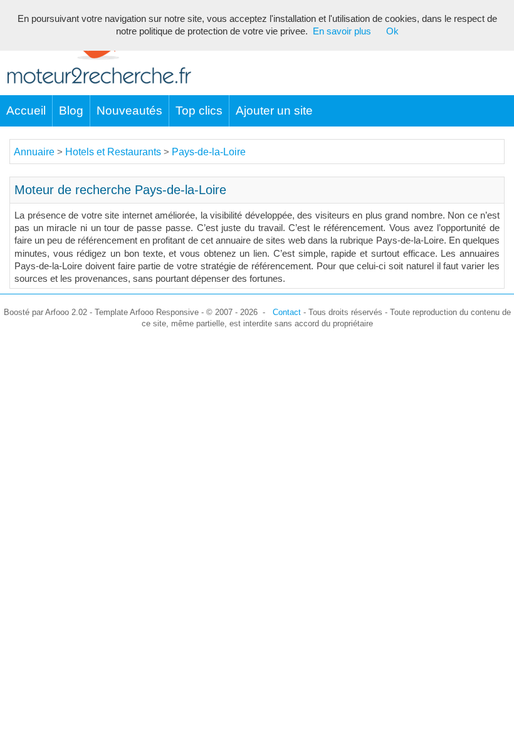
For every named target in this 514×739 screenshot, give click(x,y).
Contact (287, 312)
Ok (392, 31)
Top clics (199, 110)
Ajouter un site (274, 110)
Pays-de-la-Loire (209, 152)
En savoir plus (342, 31)
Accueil (26, 110)
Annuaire (34, 152)
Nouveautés (129, 110)
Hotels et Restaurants (114, 152)
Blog (71, 110)
